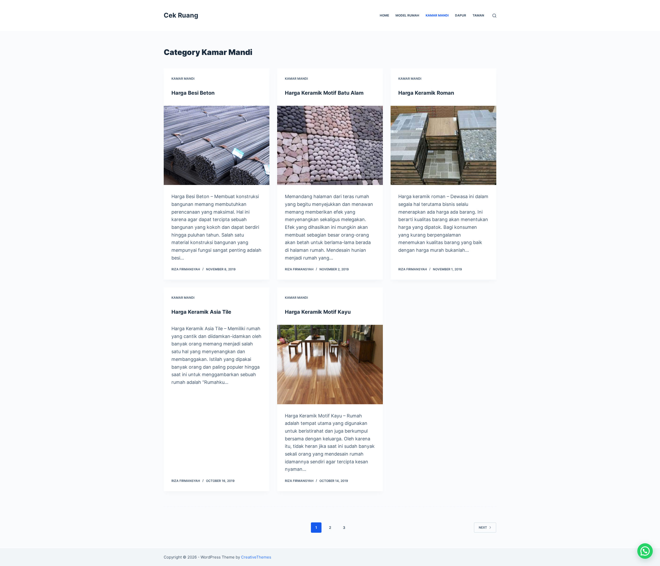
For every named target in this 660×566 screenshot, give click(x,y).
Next (483, 527)
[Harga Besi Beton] (216, 145)
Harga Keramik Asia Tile (201, 312)
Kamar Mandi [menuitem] (437, 15)
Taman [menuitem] (478, 15)
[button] (645, 551)
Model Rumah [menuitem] (407, 15)
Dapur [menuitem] (460, 15)
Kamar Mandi (182, 78)
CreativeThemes (256, 557)
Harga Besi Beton (192, 93)
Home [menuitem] (384, 15)
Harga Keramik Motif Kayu (318, 312)
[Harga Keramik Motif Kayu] (330, 364)
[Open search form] (494, 16)
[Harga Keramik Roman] (443, 145)
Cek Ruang (181, 15)
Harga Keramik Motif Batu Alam (324, 93)
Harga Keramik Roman (426, 93)
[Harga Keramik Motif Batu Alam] (330, 145)
